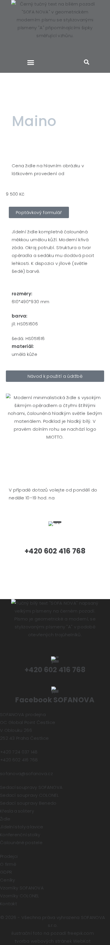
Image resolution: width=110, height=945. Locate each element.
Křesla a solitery (17, 811)
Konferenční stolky (20, 835)
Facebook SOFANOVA (54, 700)
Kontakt (8, 904)
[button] (30, 62)
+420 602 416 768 (55, 670)
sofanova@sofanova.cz (26, 773)
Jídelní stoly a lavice (21, 827)
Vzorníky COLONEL (19, 896)
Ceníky (7, 880)
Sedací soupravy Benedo (28, 803)
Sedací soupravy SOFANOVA (31, 787)
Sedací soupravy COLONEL (29, 795)
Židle (5, 819)
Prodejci (9, 856)
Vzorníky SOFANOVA (22, 888)
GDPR (6, 872)
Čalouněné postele (21, 842)
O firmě (8, 864)
